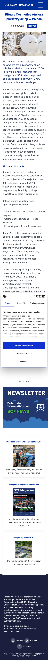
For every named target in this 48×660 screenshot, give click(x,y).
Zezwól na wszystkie (24, 345)
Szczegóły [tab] (21, 303)
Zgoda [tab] (7, 303)
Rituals (32, 26)
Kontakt (32, 656)
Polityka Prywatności (24, 653)
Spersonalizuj (23, 353)
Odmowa (24, 361)
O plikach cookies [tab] (37, 303)
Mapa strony (9, 653)
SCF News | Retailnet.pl (19, 4)
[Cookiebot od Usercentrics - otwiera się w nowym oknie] (34, 296)
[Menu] (40, 5)
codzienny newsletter (14, 610)
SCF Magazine (23, 618)
